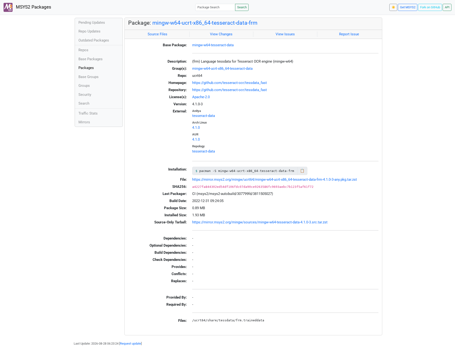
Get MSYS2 (407, 7)
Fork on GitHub (430, 7)
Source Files (157, 34)
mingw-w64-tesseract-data (213, 45)
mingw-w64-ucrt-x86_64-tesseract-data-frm (204, 23)
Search (242, 7)
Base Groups (88, 77)
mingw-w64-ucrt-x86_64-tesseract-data (222, 68)
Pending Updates (91, 22)
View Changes (221, 34)
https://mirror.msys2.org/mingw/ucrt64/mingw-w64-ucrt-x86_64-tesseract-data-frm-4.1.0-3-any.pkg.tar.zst (274, 179)
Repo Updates (89, 31)
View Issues (285, 34)
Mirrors (84, 122)
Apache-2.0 (201, 97)
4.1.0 (196, 127)
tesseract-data (203, 116)
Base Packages (90, 59)
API (447, 7)
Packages (86, 68)
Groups (84, 85)
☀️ (393, 7)
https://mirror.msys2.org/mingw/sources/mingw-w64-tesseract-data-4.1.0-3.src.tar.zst (260, 222)
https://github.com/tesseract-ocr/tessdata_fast (229, 83)
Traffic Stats (88, 113)
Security (84, 94)
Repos (83, 50)
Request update (130, 343)
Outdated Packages (93, 40)
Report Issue (349, 34)
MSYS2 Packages (33, 7)
